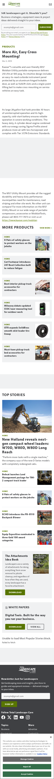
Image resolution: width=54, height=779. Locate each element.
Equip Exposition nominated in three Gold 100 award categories (18, 537)
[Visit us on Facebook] (3, 717)
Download (15, 592)
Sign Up (9, 704)
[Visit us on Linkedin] (16, 717)
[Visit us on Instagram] (28, 717)
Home (7, 237)
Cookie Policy (42, 754)
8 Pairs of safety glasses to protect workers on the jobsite (17, 243)
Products (8, 46)
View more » (46, 228)
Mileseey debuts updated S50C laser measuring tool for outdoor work (18, 308)
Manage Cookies (27, 759)
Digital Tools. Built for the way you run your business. (25, 617)
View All (35, 626)
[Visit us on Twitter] (9, 717)
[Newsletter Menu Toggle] (50, 4)
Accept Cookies (27, 774)
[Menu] (3, 4)
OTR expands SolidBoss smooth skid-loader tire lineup (16, 330)
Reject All (27, 767)
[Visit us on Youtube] (22, 717)
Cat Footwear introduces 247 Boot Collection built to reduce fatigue (17, 265)
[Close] (51, 737)
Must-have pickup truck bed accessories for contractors (17, 352)
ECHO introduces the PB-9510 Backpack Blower (18, 516)
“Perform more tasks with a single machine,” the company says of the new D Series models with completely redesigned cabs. (26, 460)
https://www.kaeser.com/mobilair (19, 220)
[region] (27, 756)
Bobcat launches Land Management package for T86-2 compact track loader (18, 477)
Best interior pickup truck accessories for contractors (18, 287)
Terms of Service (14, 36)
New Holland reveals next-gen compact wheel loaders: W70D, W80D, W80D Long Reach (25, 445)
